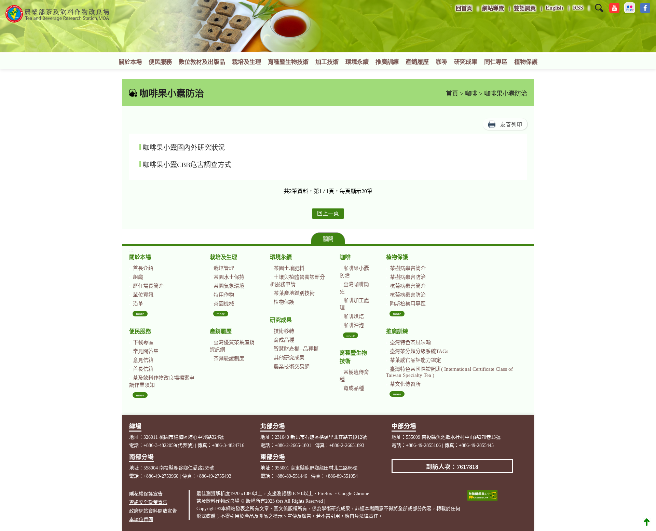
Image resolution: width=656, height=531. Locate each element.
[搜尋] (599, 12)
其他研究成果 (289, 357)
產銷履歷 (417, 62)
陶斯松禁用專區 (408, 304)
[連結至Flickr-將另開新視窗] (629, 7)
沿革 (138, 304)
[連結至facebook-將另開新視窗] (645, 8)
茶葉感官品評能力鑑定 (415, 360)
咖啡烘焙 (353, 316)
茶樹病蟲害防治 (408, 277)
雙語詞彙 (525, 8)
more (140, 314)
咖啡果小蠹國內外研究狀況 (184, 147)
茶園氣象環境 (229, 286)
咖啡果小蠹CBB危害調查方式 (187, 164)
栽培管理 (224, 268)
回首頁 (464, 8)
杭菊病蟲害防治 (408, 295)
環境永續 (357, 62)
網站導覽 (493, 8)
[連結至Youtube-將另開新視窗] (614, 8)
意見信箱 (143, 360)
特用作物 (224, 295)
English (554, 8)
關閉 (328, 239)
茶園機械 (224, 304)
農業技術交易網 (292, 366)
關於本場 (130, 62)
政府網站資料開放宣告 (153, 511)
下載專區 (143, 342)
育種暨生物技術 (288, 62)
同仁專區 (495, 62)
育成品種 (284, 340)
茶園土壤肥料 (289, 268)
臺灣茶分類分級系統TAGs (419, 351)
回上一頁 (328, 213)
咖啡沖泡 (353, 325)
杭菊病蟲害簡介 (408, 286)
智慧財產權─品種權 (296, 349)
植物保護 (525, 62)
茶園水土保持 (229, 277)
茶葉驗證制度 (229, 358)
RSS (578, 8)
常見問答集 (146, 351)
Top (647, 522)
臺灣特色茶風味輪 (410, 342)
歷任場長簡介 (148, 286)
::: (450, 5)
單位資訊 (143, 295)
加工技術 (327, 62)
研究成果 (465, 62)
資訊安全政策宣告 (148, 502)
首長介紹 (143, 268)
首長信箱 (143, 369)
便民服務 (160, 62)
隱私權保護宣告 (146, 493)
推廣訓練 (387, 62)
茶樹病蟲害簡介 (408, 268)
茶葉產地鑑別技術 (294, 293)
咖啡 (441, 62)
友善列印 (511, 124)
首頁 (452, 93)
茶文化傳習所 (405, 384)
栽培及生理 (246, 62)
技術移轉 (284, 331)
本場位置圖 (141, 519)
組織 (138, 277)
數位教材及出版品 (202, 62)
